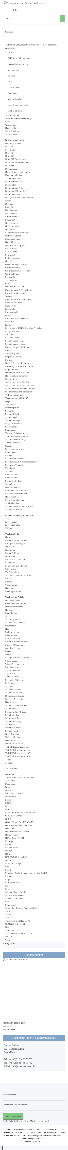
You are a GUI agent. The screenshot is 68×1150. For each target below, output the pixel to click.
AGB (10, 81)
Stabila (8, 911)
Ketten (8, 201)
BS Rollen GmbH (13, 793)
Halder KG (10, 828)
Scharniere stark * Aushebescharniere (21, 462)
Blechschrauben (12, 487)
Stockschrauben (12, 503)
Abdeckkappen (12, 353)
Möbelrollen (11, 569)
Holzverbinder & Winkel (16, 287)
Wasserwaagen (11, 661)
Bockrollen (10, 556)
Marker (8, 651)
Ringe (8, 325)
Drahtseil (9, 204)
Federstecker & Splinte (15, 245)
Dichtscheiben (11, 169)
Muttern (9, 360)
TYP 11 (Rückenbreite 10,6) (17, 747)
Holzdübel (10, 229)
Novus (8, 860)
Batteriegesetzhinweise (18, 105)
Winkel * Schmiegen (14, 664)
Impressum (12, 93)
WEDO (8, 937)
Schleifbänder (11, 708)
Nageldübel (10, 242)
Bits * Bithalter (12, 734)
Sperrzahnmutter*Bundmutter (18, 392)
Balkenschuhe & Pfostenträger (18, 290)
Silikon (8, 528)
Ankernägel (10, 404)
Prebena (8, 876)
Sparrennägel (11, 417)
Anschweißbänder (13, 443)
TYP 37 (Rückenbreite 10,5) (17, 750)
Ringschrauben (12, 331)
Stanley (8, 914)
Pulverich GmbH (12, 883)
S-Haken (9, 334)
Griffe (7, 283)
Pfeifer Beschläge (13, 863)
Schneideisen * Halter (15, 622)
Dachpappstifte (12, 408)
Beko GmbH (10, 784)
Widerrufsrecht (14, 99)
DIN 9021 (9, 166)
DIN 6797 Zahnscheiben (16, 159)
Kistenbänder (11, 452)
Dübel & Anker (12, 210)
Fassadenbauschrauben (15, 490)
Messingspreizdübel (14, 239)
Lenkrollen (10, 563)
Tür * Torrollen (12, 572)
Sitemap (11, 76)
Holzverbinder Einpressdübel (18, 172)
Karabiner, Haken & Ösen (16, 318)
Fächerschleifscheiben (15, 699)
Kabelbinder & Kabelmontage (18, 299)
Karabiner (9, 322)
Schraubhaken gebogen (15, 344)
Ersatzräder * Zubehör (15, 559)
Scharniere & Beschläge (16, 439)
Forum (8, 809)
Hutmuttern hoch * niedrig (17, 373)
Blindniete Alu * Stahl (15, 188)
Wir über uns (13, 70)
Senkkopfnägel (12, 414)
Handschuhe (10, 128)
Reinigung (10, 550)
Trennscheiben (11, 677)
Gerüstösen (10, 261)
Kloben (8, 455)
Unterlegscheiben (13, 143)
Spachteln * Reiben (14, 680)
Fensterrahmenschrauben (16, 494)
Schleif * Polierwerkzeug (16, 705)
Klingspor (9, 841)
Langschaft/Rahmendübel (16, 232)
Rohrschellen (11, 478)
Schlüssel (9, 724)
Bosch (8, 790)
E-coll (8, 800)
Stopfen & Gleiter (13, 357)
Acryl (7, 518)
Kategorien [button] (9, 943)
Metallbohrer (11, 613)
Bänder (8, 446)
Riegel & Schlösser (13, 423)
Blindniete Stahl (12, 194)
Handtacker (10, 740)
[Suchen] (62, 18)
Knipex (8, 844)
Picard (8, 870)
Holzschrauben (12, 497)
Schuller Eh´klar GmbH (15, 895)
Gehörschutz (11, 125)
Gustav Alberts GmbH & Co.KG (19, 822)
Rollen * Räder (12, 553)
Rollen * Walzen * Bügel (16, 642)
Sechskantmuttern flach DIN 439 (19, 385)
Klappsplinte (11, 252)
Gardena (9, 588)
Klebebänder (11, 522)
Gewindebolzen (12, 274)
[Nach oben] (1, 1148)
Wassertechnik (11, 585)
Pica (7, 867)
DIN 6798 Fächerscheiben (16, 162)
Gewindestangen (12, 268)
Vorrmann (9, 930)
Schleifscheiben (12, 715)
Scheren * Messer (13, 689)
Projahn (8, 879)
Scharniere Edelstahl (14, 459)
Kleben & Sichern (13, 525)
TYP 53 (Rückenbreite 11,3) (17, 756)
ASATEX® (10, 781)
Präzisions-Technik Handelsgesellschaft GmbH (26, 873)
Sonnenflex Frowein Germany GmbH (21, 908)
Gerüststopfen (11, 223)
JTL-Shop (39, 1141)
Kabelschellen (11, 474)
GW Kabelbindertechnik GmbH (19, 825)
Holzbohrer (10, 610)
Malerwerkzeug (12, 632)
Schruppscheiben (13, 718)
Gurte (7, 537)
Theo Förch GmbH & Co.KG (18, 921)
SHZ (7, 902)
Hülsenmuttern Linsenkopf (17, 376)
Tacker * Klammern (14, 737)
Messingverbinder (13, 591)
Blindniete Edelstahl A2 (16, 191)
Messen (8, 654)
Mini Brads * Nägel (14, 743)
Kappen (8, 350)
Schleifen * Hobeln (13, 692)
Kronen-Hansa (11, 847)
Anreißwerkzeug (12, 648)
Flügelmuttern (11, 369)
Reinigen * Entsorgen (15, 543)
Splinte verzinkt (12, 258)
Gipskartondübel (12, 226)
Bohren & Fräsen (12, 600)
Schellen (9, 471)
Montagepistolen (13, 667)
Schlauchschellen (13, 481)
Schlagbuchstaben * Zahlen (17, 657)
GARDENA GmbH (13, 816)
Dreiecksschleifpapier (15, 696)
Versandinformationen (18, 64)
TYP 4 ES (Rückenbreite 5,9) (18, 753)
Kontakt (11, 52)
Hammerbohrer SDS (14, 607)
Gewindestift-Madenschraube (18, 271)
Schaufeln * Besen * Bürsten (18, 575)
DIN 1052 (9, 156)
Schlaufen (9, 411)
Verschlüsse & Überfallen (16, 436)
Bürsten (8, 582)
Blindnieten (10, 185)
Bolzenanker (11, 213)
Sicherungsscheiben (14, 178)
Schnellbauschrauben (14, 500)
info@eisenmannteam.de (23, 1066)
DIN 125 (9, 147)
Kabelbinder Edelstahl (15, 303)
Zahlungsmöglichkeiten (18, 58)
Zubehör (9, 207)
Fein (7, 806)
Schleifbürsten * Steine (15, 712)
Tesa (7, 918)
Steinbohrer (10, 626)
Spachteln (9, 686)
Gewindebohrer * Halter (16, 603)
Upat (7, 927)
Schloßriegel (11, 427)
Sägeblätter (10, 673)
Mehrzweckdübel (13, 236)
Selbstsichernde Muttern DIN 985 (20, 388)
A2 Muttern (11, 768)
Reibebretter (10, 683)
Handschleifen (11, 702)
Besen (8, 578)
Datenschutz (13, 87)
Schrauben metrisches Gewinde (19, 506)
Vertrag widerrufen (13, 1116)
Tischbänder (10, 468)
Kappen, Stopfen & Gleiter (17, 347)
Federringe (10, 150)
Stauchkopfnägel (12, 420)
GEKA (8, 819)
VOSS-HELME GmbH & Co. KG (19, 933)
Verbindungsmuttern (14, 395)
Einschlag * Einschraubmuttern (19, 366)
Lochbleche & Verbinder (16, 293)
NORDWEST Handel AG (16, 857)
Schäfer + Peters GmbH (15, 892)
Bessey (8, 787)
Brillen (8, 121)
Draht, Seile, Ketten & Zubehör (19, 197)
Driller (8, 315)
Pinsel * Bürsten (12, 638)
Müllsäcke (10, 547)
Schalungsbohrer (12, 619)
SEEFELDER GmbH (14, 898)
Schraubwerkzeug (13, 721)
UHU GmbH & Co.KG (15, 924)
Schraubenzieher (12, 731)
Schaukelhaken (12, 338)
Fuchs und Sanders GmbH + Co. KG (21, 812)
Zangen (8, 759)
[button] (2, 10)
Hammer (9, 629)
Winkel (8, 296)
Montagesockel (12, 312)
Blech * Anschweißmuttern (17, 363)
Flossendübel (11, 220)
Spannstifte (10, 277)
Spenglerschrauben (13, 509)
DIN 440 (9, 153)
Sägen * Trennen (12, 670)
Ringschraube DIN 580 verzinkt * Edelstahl (24, 328)
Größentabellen (15, 111)
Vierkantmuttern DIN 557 (16, 398)
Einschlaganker (12, 217)
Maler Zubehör (12, 635)
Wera (7, 940)
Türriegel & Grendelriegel (16, 433)
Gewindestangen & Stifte (16, 264)
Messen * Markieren (14, 645)
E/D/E (8, 803)
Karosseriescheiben (13, 175)
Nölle (7, 854)
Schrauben (10, 484)
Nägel (8, 401)
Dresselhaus (10, 797)
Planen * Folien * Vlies (15, 540)
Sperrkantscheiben (13, 182)
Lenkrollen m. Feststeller (16, 566)
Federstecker (11, 248)
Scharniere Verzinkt (14, 465)
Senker (8, 616)
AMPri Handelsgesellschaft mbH (19, 777)
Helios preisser (11, 835)
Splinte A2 (10, 255)
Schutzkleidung (12, 131)
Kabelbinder (10, 306)
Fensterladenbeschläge (15, 449)
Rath (7, 886)
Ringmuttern (11, 379)
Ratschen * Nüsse (13, 728)
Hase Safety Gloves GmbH (17, 832)
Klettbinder (10, 309)
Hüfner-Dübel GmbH (14, 838)
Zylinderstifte (11, 280)
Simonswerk (10, 905)
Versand (45, 1121)
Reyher (8, 889)
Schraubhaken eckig (14, 341)
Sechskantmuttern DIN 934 (17, 382)
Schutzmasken (11, 134)
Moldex (8, 851)
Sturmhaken (10, 430)
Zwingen (9, 763)
